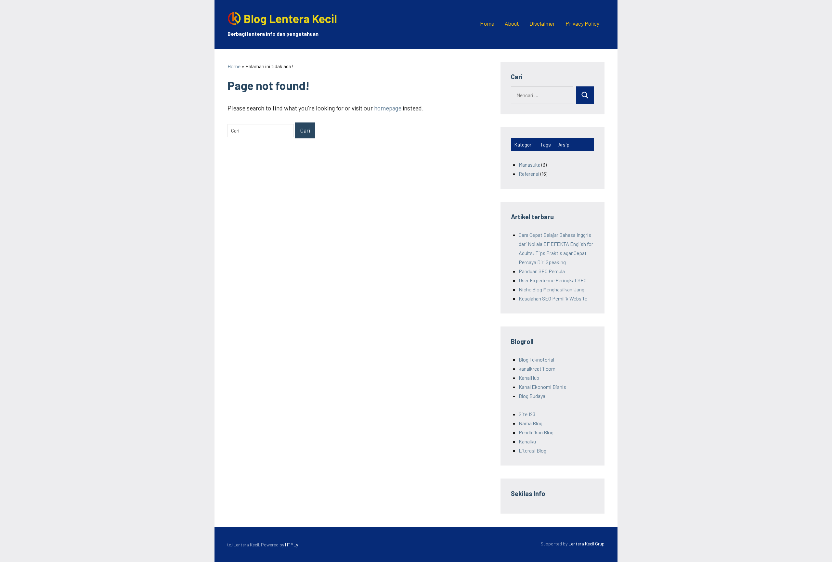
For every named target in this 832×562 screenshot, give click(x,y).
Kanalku (527, 441)
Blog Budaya (532, 396)
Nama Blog (530, 423)
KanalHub (529, 378)
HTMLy (291, 544)
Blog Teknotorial (536, 359)
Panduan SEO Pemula (542, 271)
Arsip (563, 144)
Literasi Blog (532, 450)
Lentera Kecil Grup (586, 543)
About (512, 23)
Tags (545, 144)
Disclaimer (542, 23)
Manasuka (529, 164)
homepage (387, 108)
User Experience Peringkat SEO (553, 280)
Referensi (529, 174)
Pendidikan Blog (536, 432)
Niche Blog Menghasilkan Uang (551, 289)
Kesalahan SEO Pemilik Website (553, 298)
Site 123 (527, 414)
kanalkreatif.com (537, 368)
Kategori (523, 144)
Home (487, 23)
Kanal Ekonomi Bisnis (542, 387)
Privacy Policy (582, 23)
